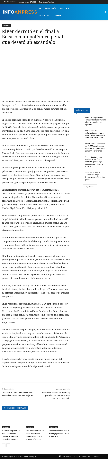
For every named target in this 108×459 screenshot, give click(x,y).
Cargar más (89, 186)
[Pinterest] (18, 50)
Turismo (96, 456)
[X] (96, 2)
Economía (67, 456)
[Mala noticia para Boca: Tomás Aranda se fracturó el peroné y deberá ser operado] (12, 421)
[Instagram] (92, 2)
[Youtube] (104, 2)
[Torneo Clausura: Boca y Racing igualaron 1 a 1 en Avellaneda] (59, 421)
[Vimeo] (100, 2)
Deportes (6, 25)
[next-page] (8, 445)
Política (77, 456)
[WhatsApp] (24, 50)
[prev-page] (3, 445)
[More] (31, 50)
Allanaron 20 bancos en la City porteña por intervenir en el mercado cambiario (56, 395)
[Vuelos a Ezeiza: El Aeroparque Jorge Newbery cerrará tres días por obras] (79, 174)
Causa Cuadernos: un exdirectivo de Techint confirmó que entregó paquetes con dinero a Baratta (94, 161)
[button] (104, 12)
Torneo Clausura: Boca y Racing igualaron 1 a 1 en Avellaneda (59, 433)
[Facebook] (88, 2)
